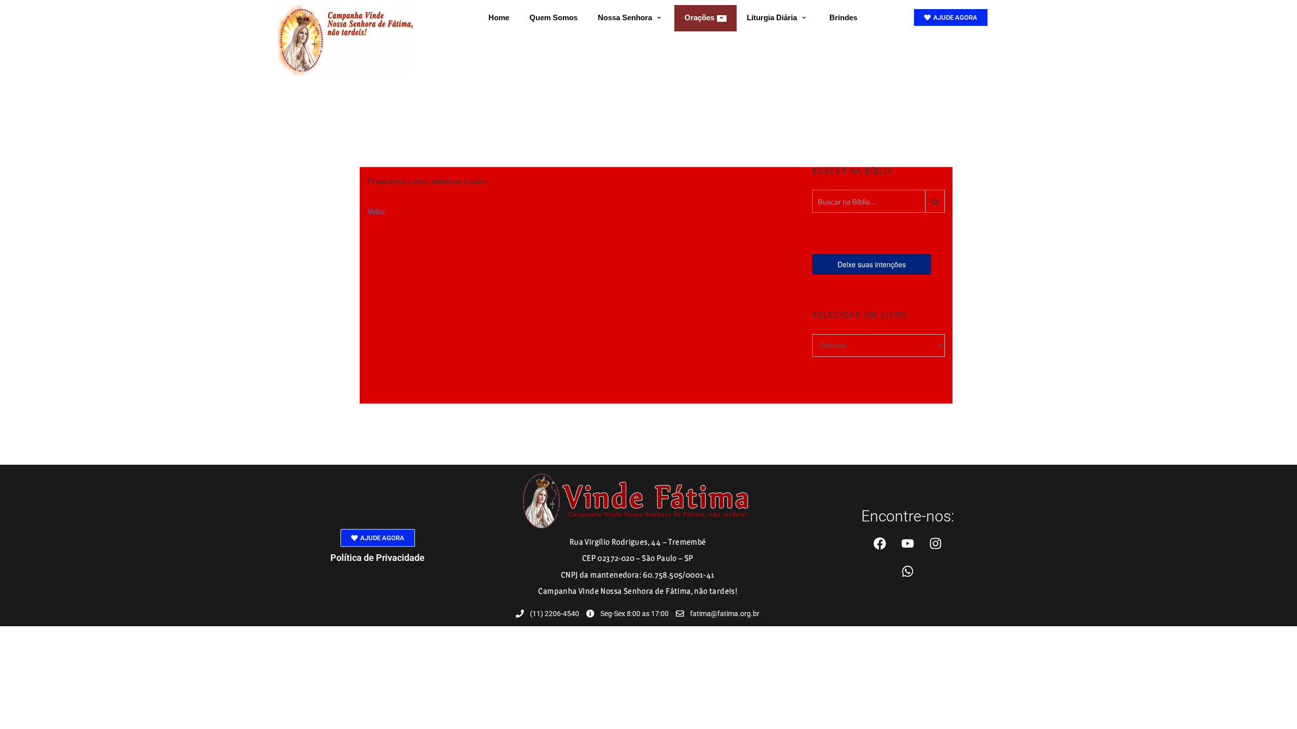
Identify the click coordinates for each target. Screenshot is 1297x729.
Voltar (376, 211)
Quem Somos (553, 17)
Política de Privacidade (377, 557)
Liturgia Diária (772, 17)
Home (498, 17)
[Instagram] (935, 543)
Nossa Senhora (625, 17)
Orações (699, 17)
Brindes (843, 17)
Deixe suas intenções (871, 264)
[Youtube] (907, 543)
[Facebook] (879, 543)
